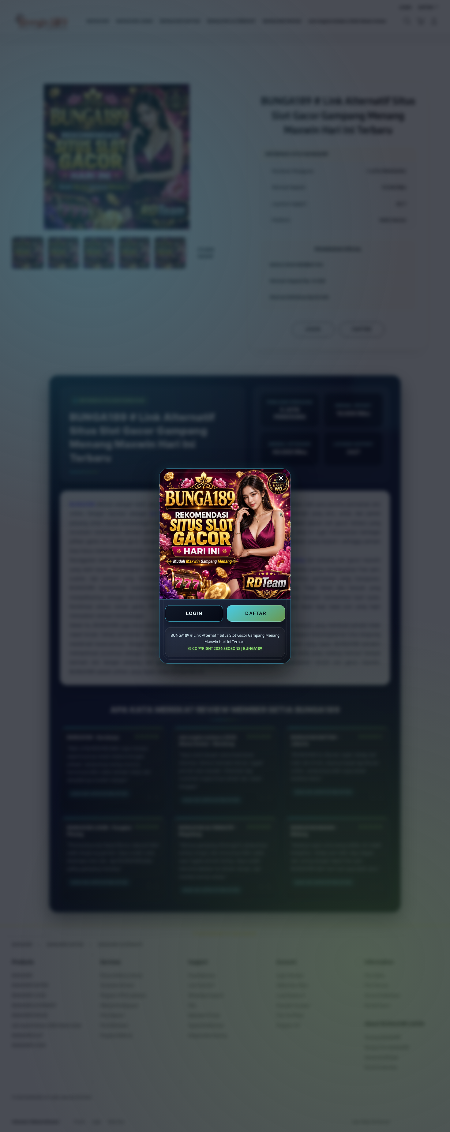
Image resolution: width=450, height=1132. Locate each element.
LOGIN (194, 613)
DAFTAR (255, 613)
